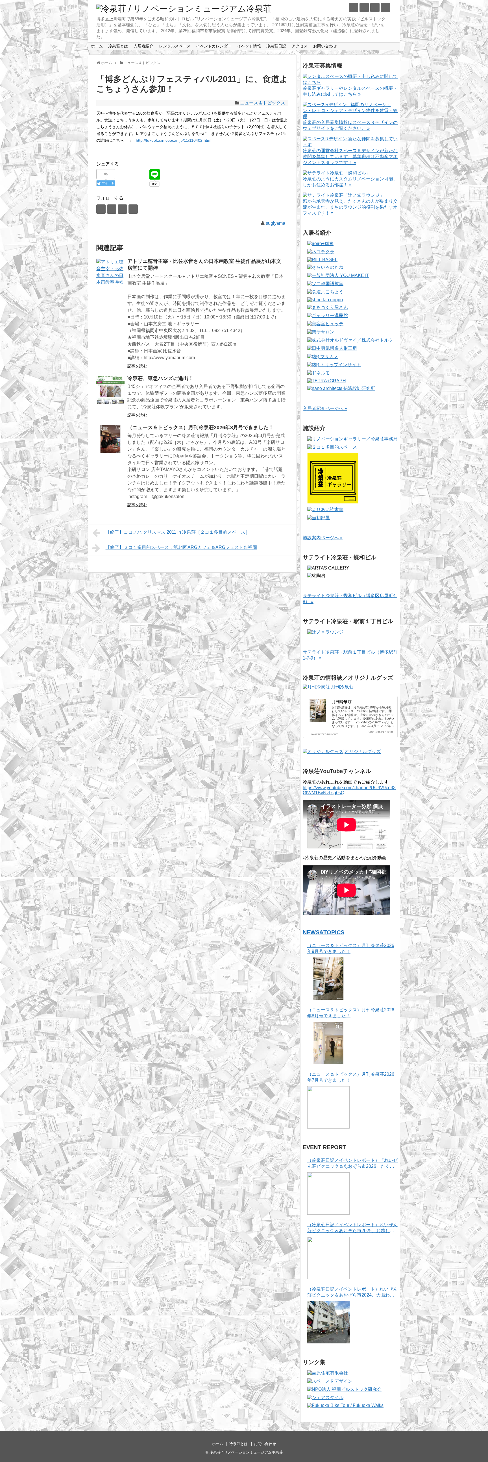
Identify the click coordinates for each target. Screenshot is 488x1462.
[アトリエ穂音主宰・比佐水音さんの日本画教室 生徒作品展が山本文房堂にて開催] (110, 273)
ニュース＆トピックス (262, 103)
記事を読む (137, 366)
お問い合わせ (325, 46)
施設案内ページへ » (323, 537)
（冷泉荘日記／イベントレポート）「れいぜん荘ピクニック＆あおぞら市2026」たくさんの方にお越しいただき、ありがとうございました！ (352, 1163)
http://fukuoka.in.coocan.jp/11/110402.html (173, 140)
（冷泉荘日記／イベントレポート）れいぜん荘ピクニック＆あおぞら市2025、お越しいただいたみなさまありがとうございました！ (352, 1228)
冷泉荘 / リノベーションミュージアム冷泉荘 (246, 1452)
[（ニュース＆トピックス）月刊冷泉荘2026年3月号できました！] (110, 439)
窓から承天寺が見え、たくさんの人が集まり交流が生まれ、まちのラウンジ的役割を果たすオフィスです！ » (350, 207)
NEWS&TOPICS (323, 932)
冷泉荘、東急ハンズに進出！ (160, 378)
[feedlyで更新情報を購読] (375, 7)
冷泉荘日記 (276, 46)
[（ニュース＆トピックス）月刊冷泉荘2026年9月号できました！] (328, 978)
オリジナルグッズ (363, 751)
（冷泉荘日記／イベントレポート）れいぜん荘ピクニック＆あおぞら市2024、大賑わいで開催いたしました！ (352, 1292)
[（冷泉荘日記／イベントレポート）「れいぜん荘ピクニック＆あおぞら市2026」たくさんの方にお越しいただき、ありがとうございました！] (328, 1193)
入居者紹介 (143, 46)
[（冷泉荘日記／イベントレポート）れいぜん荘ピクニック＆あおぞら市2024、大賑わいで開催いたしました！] (328, 1322)
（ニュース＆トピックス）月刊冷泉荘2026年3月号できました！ (200, 427)
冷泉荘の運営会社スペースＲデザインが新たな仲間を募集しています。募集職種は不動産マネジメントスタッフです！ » (350, 156)
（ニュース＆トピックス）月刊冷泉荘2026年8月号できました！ (350, 1012)
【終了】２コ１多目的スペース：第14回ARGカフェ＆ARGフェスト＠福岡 (181, 547)
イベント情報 (249, 46)
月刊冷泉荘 (342, 686)
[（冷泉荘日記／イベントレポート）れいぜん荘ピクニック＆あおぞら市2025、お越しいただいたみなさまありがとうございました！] (328, 1258)
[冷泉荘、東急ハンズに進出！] (110, 390)
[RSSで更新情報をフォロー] (385, 7)
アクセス (300, 46)
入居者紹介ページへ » (325, 408)
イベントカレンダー (214, 46)
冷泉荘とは (118, 46)
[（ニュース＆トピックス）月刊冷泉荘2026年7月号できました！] (328, 1107)
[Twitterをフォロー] (353, 7)
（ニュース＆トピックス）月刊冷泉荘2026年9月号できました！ (350, 948)
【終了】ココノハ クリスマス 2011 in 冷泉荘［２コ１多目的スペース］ (178, 532)
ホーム (97, 46)
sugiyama (275, 223)
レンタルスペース (175, 46)
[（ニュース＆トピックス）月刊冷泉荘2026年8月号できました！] (328, 1043)
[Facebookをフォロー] (364, 7)
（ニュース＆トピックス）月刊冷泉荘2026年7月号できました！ (350, 1077)
